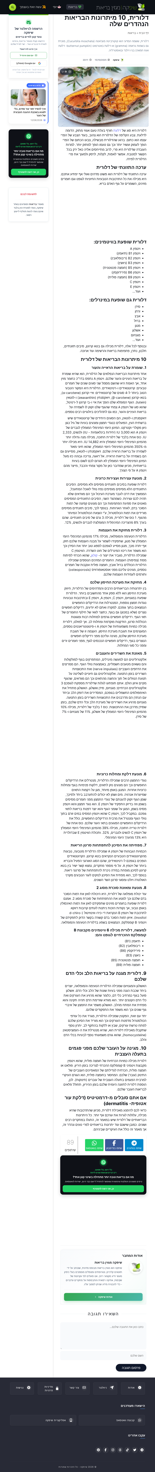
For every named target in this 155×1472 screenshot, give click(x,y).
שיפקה (116, 60)
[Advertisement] (103, 212)
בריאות (33, 204)
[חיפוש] (12, 7)
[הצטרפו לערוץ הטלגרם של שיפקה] (142, 1450)
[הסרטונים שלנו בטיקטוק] (127, 1450)
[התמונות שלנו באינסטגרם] (113, 1450)
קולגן (94, 555)
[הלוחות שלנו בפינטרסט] (98, 1450)
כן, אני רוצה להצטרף (103, 1188)
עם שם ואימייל (26, 55)
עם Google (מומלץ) (25, 63)
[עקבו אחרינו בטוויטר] (135, 1450)
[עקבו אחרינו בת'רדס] (120, 1450)
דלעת (117, 130)
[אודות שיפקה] (136, 1267)
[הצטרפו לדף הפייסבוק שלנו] (106, 1450)
